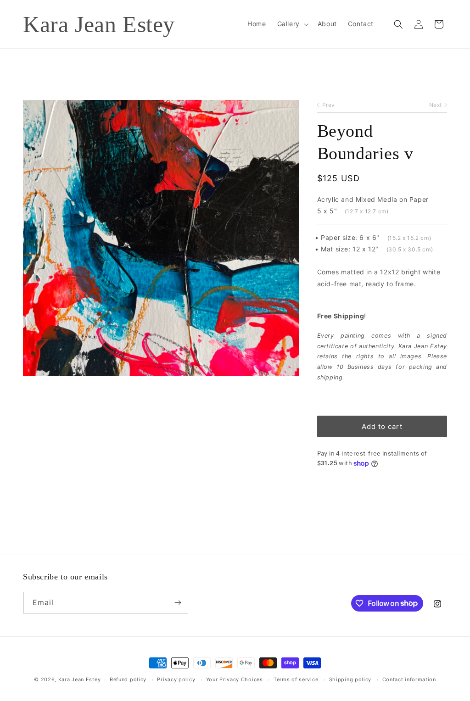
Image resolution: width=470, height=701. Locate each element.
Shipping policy (350, 679)
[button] (292, 23)
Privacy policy (176, 679)
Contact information (409, 679)
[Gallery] (161, 238)
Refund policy (128, 679)
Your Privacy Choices (234, 679)
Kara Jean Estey (79, 679)
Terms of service (296, 679)
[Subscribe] (178, 602)
